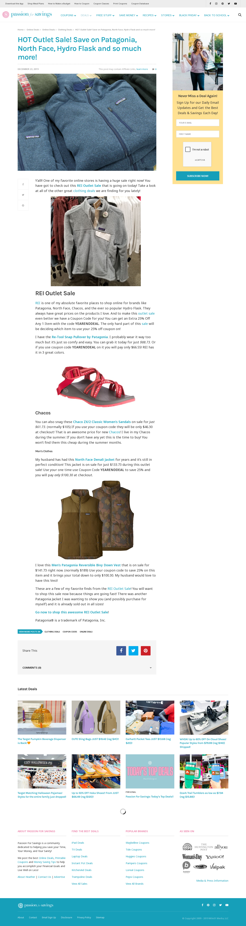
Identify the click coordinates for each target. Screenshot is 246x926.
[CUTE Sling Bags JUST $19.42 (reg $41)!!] (96, 718)
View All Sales (79, 883)
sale (145, 323)
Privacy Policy (84, 917)
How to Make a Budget (59, 3)
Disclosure (66, 917)
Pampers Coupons (136, 863)
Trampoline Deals (82, 877)
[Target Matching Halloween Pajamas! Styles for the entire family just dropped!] (42, 771)
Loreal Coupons (135, 870)
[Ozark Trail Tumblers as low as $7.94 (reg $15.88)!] (204, 771)
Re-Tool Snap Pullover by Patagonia (80, 337)
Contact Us (44, 877)
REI (37, 303)
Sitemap (100, 917)
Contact (33, 917)
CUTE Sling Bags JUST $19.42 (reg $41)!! (95, 739)
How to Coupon (81, 3)
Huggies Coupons (136, 856)
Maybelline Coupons (137, 842)
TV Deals (77, 849)
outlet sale (146, 313)
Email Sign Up (49, 917)
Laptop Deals (80, 856)
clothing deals (84, 191)
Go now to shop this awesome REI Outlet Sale (71, 612)
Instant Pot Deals (82, 863)
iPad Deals (78, 842)
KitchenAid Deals (81, 870)
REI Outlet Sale (119, 588)
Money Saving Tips (45, 862)
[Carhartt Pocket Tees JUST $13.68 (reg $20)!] (150, 718)
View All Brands (135, 883)
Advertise (59, 877)
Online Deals (33, 29)
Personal (131, 792)
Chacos (114, 432)
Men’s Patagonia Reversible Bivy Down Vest (86, 565)
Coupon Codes (70, 631)
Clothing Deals (65, 29)
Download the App (14, 3)
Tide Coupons (134, 849)
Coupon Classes (101, 3)
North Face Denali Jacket (95, 459)
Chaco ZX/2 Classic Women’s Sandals (102, 422)
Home (21, 29)
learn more (142, 69)
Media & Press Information (212, 880)
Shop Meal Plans (36, 3)
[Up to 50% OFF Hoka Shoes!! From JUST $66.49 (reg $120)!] (96, 771)
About (21, 917)
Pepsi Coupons (134, 877)
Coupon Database (140, 3)
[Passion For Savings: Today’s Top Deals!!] (150, 771)
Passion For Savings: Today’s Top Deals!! (149, 796)
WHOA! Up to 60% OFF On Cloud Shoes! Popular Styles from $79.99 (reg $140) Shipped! (203, 743)
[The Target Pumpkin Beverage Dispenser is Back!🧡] (42, 718)
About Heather (26, 877)
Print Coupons (120, 3)
